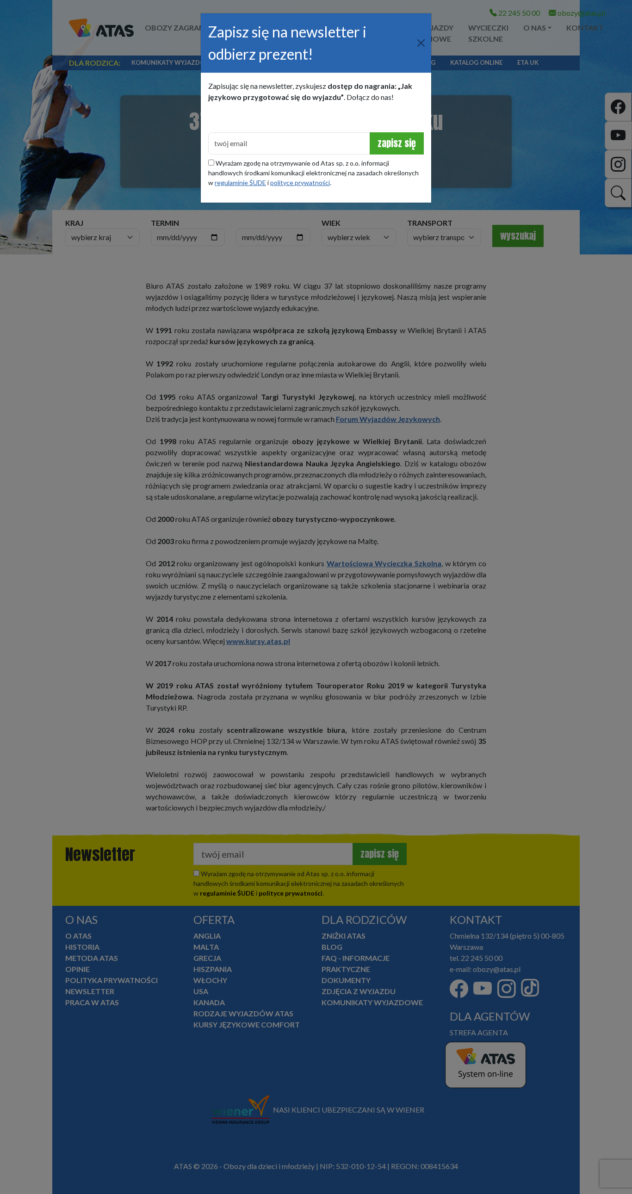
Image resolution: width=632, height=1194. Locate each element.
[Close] (421, 43)
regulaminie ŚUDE (240, 182)
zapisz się (397, 143)
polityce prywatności (300, 182)
